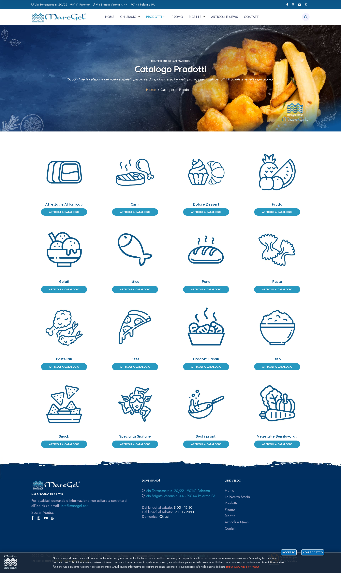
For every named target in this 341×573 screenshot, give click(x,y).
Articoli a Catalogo (64, 212)
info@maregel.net (74, 505)
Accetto (288, 552)
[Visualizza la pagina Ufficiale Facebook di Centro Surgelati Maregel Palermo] (287, 4)
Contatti (251, 17)
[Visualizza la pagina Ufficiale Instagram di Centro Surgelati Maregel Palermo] (293, 4)
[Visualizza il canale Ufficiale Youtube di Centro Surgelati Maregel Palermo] (299, 4)
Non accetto (313, 552)
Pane (206, 281)
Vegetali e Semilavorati (277, 436)
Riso (277, 359)
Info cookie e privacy (243, 567)
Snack (64, 436)
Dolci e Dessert (206, 204)
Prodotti (154, 17)
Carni (135, 204)
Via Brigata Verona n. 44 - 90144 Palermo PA (125, 4)
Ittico (135, 281)
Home (109, 17)
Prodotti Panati (206, 359)
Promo (177, 17)
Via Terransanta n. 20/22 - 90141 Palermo (62, 4)
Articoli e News (224, 17)
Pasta (277, 281)
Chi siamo (128, 17)
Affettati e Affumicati (63, 204)
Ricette (195, 17)
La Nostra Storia (237, 497)
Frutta (277, 204)
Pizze (135, 359)
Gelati (64, 281)
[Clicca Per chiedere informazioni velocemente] (306, 4)
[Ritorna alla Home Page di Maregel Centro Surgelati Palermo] (59, 17)
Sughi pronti (206, 436)
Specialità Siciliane (135, 436)
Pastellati (64, 359)
